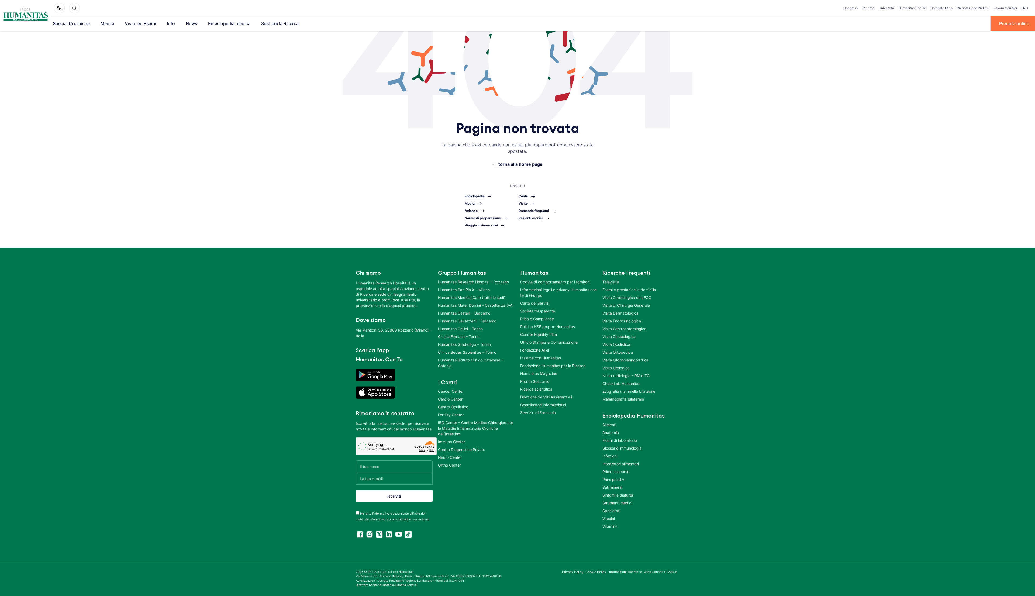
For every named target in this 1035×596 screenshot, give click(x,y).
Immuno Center (451, 441)
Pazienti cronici (531, 218)
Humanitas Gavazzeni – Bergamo (467, 321)
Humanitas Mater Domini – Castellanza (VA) (476, 305)
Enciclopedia (475, 196)
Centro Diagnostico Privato (461, 449)
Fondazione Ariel (534, 350)
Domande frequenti (534, 211)
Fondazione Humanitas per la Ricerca (552, 365)
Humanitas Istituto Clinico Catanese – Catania (470, 363)
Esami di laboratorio (619, 440)
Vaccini (608, 518)
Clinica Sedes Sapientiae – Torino (467, 352)
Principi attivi (613, 479)
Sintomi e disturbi (617, 495)
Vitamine (609, 526)
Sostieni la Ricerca (280, 23)
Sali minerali (612, 487)
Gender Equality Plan (538, 334)
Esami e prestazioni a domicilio (629, 289)
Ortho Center (449, 465)
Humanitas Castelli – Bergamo (464, 313)
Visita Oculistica (616, 344)
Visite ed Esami (140, 23)
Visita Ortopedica (617, 352)
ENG (1024, 8)
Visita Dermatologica (620, 313)
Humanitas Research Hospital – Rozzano (473, 282)
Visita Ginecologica (619, 336)
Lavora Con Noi (1005, 8)
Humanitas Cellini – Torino (460, 328)
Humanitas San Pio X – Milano (464, 289)
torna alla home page (520, 164)
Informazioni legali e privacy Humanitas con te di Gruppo (558, 292)
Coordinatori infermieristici (543, 404)
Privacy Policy (573, 572)
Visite (523, 203)
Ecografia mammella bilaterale (628, 391)
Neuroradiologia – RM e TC (626, 375)
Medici (107, 23)
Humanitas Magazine (538, 373)
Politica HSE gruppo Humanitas (547, 326)
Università (886, 8)
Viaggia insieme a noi (481, 225)
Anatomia (610, 432)
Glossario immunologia (621, 448)
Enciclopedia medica (229, 23)
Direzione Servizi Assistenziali (546, 397)
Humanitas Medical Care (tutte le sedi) (471, 297)
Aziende (471, 211)
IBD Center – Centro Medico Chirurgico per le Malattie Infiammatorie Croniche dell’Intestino (475, 428)
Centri (523, 196)
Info (171, 23)
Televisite (610, 282)
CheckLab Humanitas (621, 383)
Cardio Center (450, 399)
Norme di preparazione (483, 218)
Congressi (850, 8)
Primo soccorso (615, 471)
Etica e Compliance (537, 318)
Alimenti (609, 424)
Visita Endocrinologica (621, 321)
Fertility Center (451, 414)
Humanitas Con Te (912, 8)
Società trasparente (537, 311)
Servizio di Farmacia (538, 412)
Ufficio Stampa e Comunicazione (549, 342)
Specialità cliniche (71, 23)
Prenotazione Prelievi (973, 8)
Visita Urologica (616, 368)
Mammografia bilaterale (623, 399)
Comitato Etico (941, 8)
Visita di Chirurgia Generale (626, 305)
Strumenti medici (617, 503)
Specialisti (611, 510)
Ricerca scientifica (536, 389)
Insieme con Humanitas (540, 358)
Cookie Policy (596, 572)
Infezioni (609, 456)
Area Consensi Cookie (660, 572)
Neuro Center (450, 457)
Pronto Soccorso (534, 381)
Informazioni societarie (625, 572)
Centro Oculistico (453, 407)
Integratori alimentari (620, 463)
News (191, 23)
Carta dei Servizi (534, 303)
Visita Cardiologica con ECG (626, 297)
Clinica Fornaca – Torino (458, 336)
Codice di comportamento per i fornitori (554, 282)
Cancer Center (451, 391)
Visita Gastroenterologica (624, 328)
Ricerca (868, 8)
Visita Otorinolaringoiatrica (625, 360)
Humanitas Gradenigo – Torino (464, 344)
